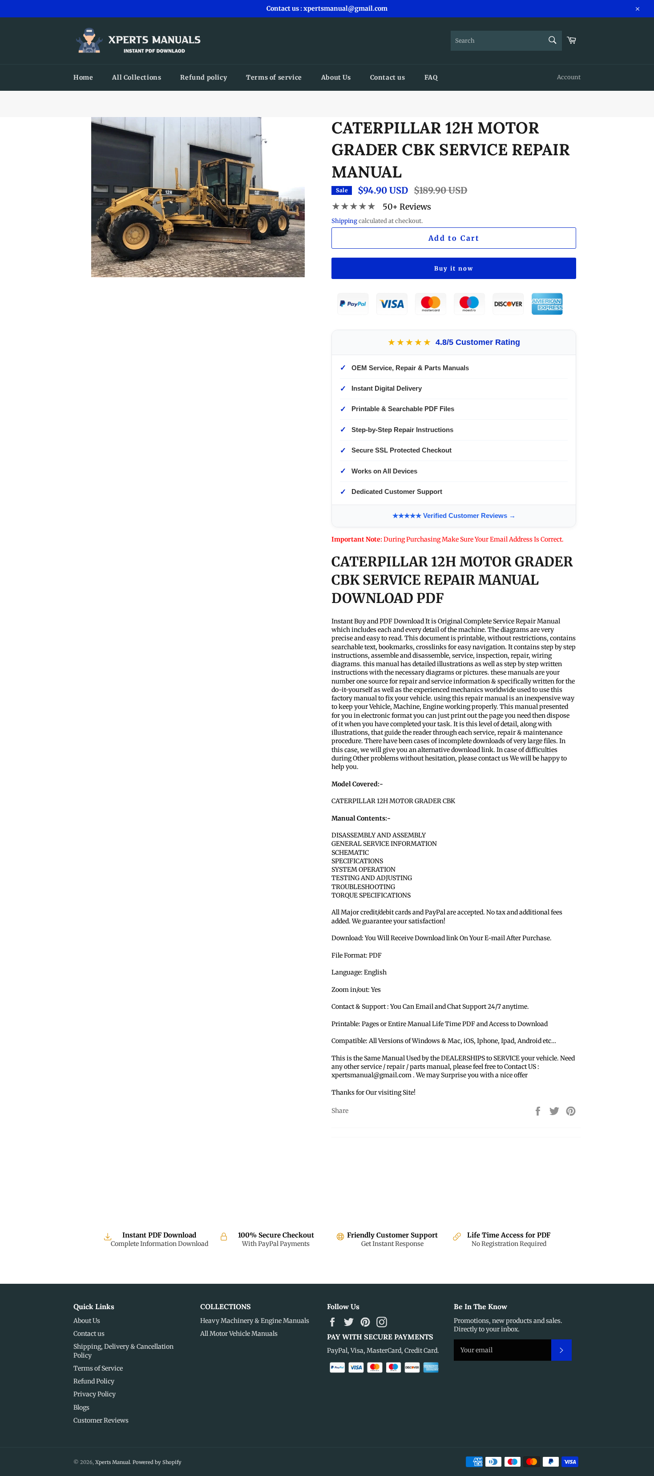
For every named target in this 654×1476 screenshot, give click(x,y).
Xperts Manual (112, 1462)
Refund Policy (93, 1381)
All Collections (136, 77)
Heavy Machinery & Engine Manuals (254, 1321)
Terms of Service (98, 1368)
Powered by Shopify (157, 1462)
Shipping (344, 221)
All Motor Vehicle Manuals (239, 1334)
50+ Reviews (407, 207)
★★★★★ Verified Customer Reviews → (454, 515)
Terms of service (274, 77)
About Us (336, 77)
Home (83, 77)
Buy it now (453, 268)
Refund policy (203, 77)
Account (569, 77)
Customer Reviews (101, 1420)
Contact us (387, 77)
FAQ (431, 77)
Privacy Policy (94, 1394)
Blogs (81, 1407)
